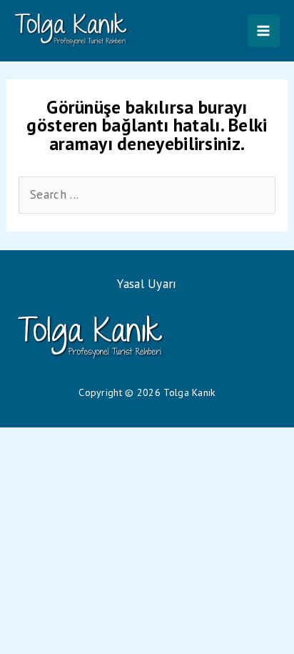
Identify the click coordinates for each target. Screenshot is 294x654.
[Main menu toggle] (264, 30)
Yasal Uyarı (146, 284)
